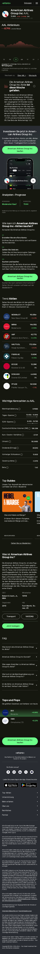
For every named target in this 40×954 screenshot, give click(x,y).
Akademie (6, 287)
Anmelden (5, 64)
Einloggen (28, 3)
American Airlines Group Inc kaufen (20, 150)
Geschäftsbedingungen (24, 899)
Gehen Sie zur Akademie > (21, 543)
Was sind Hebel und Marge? (15, 515)
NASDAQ (29, 616)
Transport (11, 616)
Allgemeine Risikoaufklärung (10, 911)
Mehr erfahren (9, 535)
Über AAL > (21, 75)
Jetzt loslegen (13, 626)
